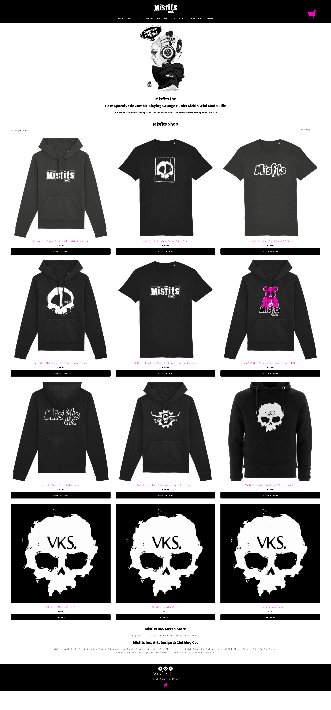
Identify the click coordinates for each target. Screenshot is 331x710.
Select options (60, 251)
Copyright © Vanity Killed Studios (165, 679)
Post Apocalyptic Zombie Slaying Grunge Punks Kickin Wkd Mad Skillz (165, 105)
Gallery (196, 18)
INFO (210, 18)
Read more (60, 617)
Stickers (179, 18)
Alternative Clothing (153, 18)
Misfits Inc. (125, 18)
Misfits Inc (165, 99)
